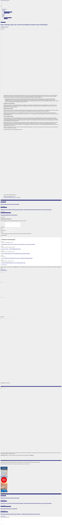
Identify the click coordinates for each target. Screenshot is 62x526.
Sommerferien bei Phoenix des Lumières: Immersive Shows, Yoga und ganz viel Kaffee (18, 244)
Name (2, 228)
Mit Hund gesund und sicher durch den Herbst (10, 204)
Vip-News (9, 212)
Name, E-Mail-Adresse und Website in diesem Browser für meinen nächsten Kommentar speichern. (16, 233)
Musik (7, 212)
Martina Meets (4, 9)
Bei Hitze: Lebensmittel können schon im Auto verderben (12, 197)
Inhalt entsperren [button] (3, 269)
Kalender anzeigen (4, 264)
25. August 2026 (3, 500)
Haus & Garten (6, 511)
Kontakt (6, 18)
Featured (4, 22)
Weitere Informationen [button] (4, 270)
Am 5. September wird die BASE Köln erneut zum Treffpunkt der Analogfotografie (17, 258)
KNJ (3, 16)
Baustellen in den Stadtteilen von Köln (9, 196)
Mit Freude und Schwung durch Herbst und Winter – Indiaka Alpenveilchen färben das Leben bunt (20, 514)
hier (21, 129)
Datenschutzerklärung (5, 524)
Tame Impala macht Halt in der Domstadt (9, 508)
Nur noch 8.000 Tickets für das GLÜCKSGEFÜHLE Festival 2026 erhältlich (15, 253)
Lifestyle (5, 495)
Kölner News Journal (8, 17)
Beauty (2, 22)
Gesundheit (5, 207)
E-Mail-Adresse (3, 230)
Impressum (4, 523)
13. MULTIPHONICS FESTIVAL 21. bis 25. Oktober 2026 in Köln (13, 262)
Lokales (3, 15)
